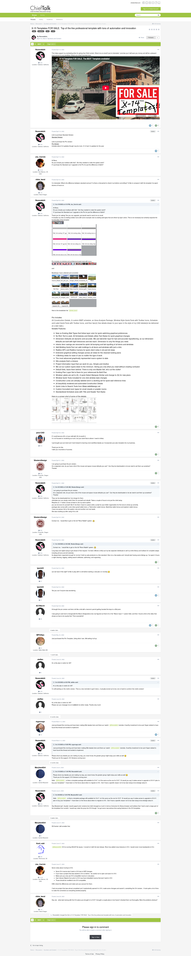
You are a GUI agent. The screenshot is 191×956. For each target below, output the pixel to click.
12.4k (41, 170)
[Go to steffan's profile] (40, 665)
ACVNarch (40, 605)
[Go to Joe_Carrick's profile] (40, 163)
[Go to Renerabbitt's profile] (34, 37)
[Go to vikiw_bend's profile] (40, 185)
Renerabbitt (43, 36)
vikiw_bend (40, 179)
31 (41, 581)
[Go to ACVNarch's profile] (40, 612)
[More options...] (158, 49)
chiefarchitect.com (135, 3)
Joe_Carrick (40, 157)
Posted (58, 50)
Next (39, 44)
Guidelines (50, 19)
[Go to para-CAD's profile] (40, 438)
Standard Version (57, 137)
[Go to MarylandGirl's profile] (40, 773)
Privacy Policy (100, 954)
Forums (33, 19)
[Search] (158, 15)
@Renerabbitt (114, 725)
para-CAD (40, 432)
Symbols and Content (54, 38)
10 (41, 735)
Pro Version (55, 144)
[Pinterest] (153, 2)
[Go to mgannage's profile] (40, 727)
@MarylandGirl (57, 847)
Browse (34, 15)
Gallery (41, 19)
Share (142, 37)
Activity (42, 15)
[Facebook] (143, 2)
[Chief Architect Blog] (159, 2)
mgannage (40, 721)
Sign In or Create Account (150, 9)
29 (41, 619)
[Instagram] (150, 2)
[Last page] (43, 44)
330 (41, 473)
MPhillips (40, 635)
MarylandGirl (40, 767)
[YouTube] (147, 2)
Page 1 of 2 (51, 44)
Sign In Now (95, 937)
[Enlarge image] (58, 222)
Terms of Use (89, 954)
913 (41, 446)
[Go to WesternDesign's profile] (40, 466)
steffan (40, 659)
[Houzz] (156, 2)
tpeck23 (40, 568)
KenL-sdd (40, 843)
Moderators (59, 19)
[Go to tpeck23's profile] (40, 574)
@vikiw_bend (73, 310)
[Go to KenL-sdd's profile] (40, 849)
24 (41, 648)
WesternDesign (40, 460)
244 (41, 857)
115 (41, 193)
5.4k (40, 63)
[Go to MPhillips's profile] (40, 641)
